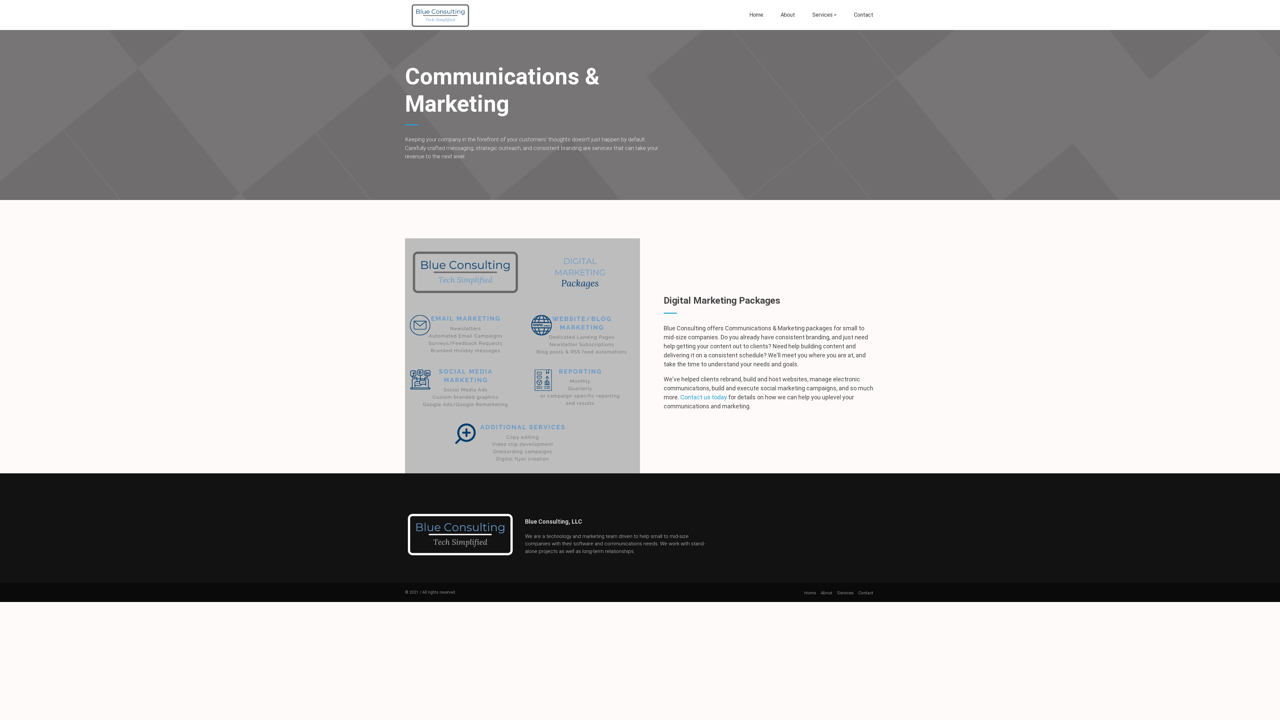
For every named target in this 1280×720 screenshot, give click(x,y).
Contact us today (703, 397)
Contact (863, 15)
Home (756, 15)
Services (822, 15)
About (788, 15)
